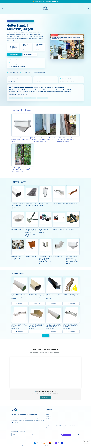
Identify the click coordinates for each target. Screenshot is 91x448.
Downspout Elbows (58, 256)
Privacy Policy (48, 416)
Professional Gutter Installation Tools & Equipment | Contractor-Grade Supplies (30, 233)
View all (45, 335)
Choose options (19, 303)
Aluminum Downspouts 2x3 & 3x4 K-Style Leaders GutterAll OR (18, 205)
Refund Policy (48, 418)
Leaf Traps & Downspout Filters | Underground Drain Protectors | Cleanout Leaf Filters (66, 139)
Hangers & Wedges (71, 204)
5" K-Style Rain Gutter (59, 204)
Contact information (52, 445)
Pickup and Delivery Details (30, 97)
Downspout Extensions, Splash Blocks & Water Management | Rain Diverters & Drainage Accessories (45, 139)
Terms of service (38, 445)
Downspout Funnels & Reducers (45, 204)
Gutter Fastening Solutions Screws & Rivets (44, 231)
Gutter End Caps (29, 256)
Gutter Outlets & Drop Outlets (17, 230)
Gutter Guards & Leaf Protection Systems (31, 204)
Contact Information (50, 423)
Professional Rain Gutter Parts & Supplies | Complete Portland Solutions (60, 425)
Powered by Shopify (20, 445)
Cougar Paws (70, 229)
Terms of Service (49, 420)
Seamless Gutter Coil (58, 229)
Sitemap (47, 427)
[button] (2, 8)
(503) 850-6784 (13, 61)
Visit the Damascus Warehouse (16, 97)
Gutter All (15, 445)
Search (47, 412)
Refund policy (27, 445)
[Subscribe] (32, 434)
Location (47, 414)
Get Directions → (45, 397)
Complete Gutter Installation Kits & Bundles (16, 258)
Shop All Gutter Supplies (42, 97)
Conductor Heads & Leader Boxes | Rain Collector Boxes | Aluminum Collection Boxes (22, 139)
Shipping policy (45, 445)
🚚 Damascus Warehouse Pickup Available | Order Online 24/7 (45, 1)
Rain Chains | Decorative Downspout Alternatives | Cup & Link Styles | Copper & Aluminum (21, 169)
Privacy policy (32, 445)
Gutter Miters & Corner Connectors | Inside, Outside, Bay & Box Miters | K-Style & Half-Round (45, 260)
